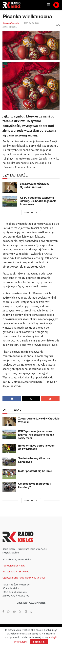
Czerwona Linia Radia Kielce (17, 577)
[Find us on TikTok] (31, 612)
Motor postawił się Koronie (35, 471)
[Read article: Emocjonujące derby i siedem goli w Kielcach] (9, 448)
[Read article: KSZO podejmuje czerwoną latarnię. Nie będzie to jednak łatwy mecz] (9, 201)
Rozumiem (39, 642)
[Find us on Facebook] (3, 612)
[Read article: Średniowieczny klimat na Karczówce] (9, 461)
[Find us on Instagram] (8, 612)
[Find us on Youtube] (14, 612)
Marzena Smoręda (11, 23)
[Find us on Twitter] (20, 612)
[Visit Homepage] (12, 5)
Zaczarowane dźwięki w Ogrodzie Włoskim (34, 185)
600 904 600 (38, 577)
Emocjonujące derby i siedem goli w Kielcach (36, 447)
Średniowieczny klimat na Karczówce (34, 460)
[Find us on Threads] (26, 612)
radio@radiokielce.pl (13, 565)
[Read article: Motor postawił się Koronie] (9, 474)
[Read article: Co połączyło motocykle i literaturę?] (9, 486)
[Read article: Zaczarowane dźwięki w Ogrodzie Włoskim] (9, 187)
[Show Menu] (48, 5)
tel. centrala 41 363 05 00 (15, 571)
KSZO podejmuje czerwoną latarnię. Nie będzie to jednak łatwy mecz (38, 201)
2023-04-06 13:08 (32, 23)
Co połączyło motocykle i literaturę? (34, 485)
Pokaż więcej (31, 212)
